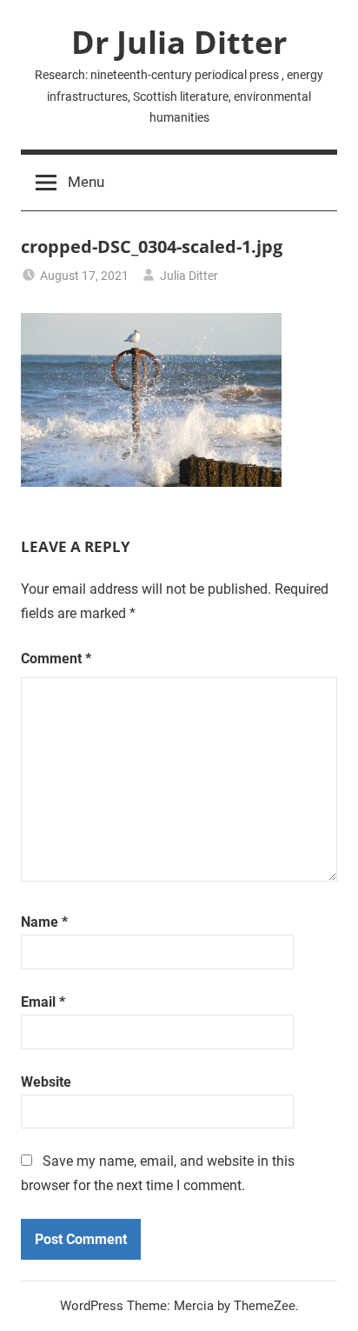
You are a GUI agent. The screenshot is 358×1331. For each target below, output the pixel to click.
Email (43, 1002)
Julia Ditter (189, 276)
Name (44, 922)
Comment (56, 658)
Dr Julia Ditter (179, 42)
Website (46, 1082)
